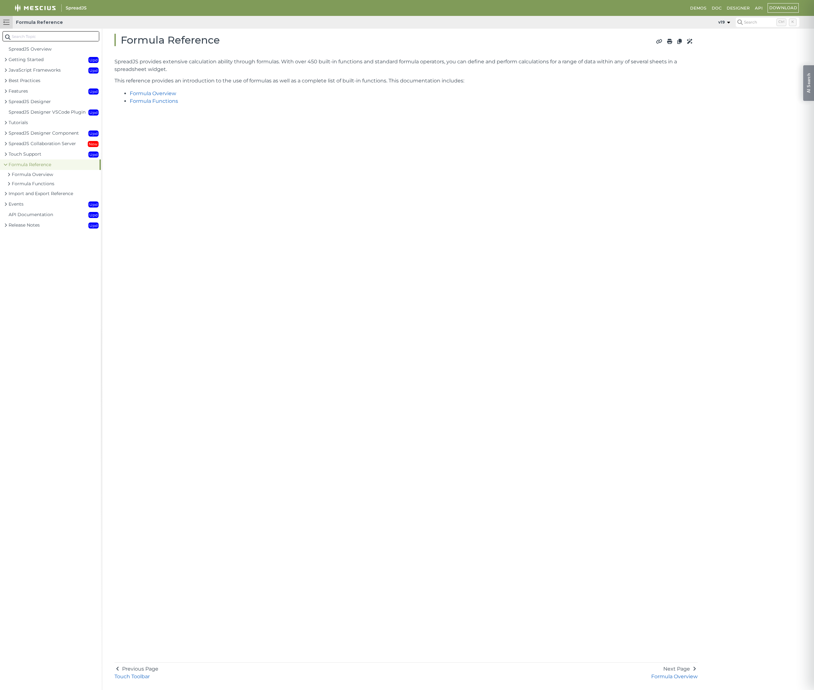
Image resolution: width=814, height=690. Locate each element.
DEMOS (698, 8)
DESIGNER (738, 8)
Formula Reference (39, 22)
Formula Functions (154, 101)
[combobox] (51, 36)
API (758, 8)
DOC (716, 8)
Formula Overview (153, 93)
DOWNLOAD (783, 7)
